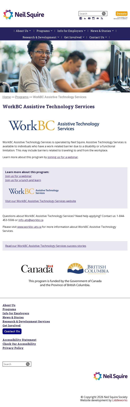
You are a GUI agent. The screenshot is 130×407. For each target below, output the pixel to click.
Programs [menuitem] (46, 31)
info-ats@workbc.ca (30, 220)
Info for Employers (16, 313)
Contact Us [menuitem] (99, 37)
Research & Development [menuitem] (42, 37)
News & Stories (13, 317)
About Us (9, 305)
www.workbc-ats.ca (29, 227)
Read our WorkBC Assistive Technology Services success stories (45, 246)
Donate (122, 13)
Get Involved (11, 325)
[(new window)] (33, 192)
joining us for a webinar (63, 157)
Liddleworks (119, 400)
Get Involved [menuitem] (75, 37)
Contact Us (12, 331)
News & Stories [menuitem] (103, 31)
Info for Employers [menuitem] (72, 31)
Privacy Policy (13, 348)
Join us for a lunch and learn (23, 180)
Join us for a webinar (18, 176)
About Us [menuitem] (25, 31)
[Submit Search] (104, 13)
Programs (9, 309)
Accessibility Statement (19, 340)
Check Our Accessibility (19, 344)
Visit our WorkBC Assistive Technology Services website (40, 201)
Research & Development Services (26, 321)
